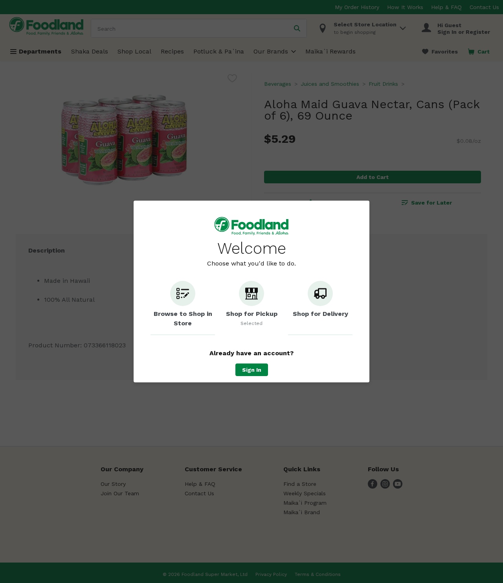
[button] (183, 308)
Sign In (251, 370)
